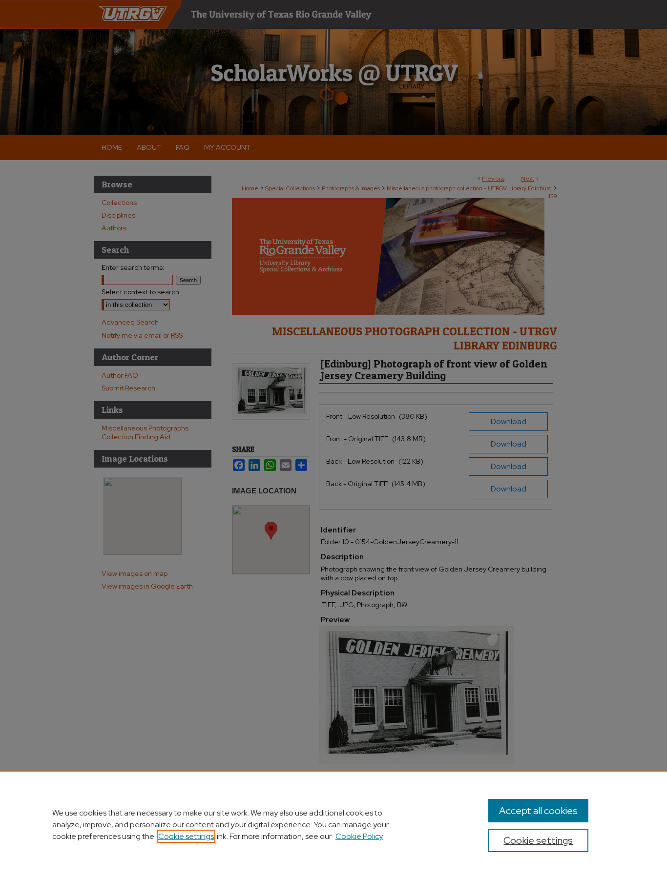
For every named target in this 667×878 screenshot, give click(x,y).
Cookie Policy (359, 836)
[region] (333, 824)
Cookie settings (186, 836)
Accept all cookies (538, 810)
